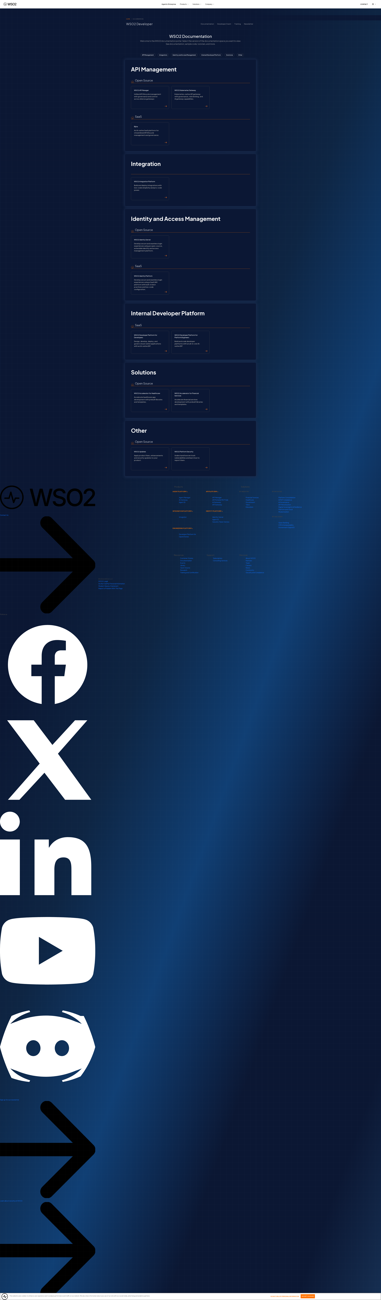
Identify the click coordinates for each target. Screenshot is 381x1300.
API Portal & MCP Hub (220, 500)
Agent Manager (184, 497)
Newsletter (248, 24)
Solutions (229, 55)
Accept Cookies (308, 1296)
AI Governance (283, 502)
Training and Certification (189, 572)
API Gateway (217, 505)
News (248, 568)
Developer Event (224, 24)
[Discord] (47, 1046)
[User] (373, 4)
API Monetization (284, 505)
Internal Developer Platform (211, 55)
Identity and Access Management (184, 55)
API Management (148, 55)
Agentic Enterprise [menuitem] (169, 4)
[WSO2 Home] (10, 4)
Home (128, 19)
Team (248, 563)
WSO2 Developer (137, 24)
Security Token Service (220, 522)
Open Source (185, 568)
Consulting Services (220, 561)
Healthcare (250, 500)
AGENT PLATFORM (179, 491)
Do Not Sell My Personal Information (111, 584)
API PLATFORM (211, 491)
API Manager (217, 497)
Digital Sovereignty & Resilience (290, 507)
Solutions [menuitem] (195, 4)
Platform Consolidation (286, 497)
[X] (47, 760)
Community (250, 570)
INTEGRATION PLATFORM (182, 511)
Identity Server (217, 517)
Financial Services (252, 497)
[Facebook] (47, 664)
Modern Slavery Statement (108, 586)
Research (183, 570)
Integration (163, 55)
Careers (249, 565)
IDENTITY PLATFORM (213, 511)
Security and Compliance (255, 572)
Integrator (183, 517)
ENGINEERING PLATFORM (182, 528)
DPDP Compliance (285, 500)
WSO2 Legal (103, 581)
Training (237, 24)
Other (240, 55)
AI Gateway (183, 500)
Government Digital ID (286, 527)
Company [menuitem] (208, 4)
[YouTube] (47, 950)
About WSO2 (251, 558)
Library (182, 565)
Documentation (207, 24)
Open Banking (283, 523)
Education (249, 507)
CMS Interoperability (286, 525)
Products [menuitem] (183, 4)
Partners (249, 561)
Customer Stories (186, 558)
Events (182, 563)
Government (250, 502)
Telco (248, 505)
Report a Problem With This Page (110, 588)
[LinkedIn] (47, 855)
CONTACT (364, 4)
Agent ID (182, 502)
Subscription (217, 558)
